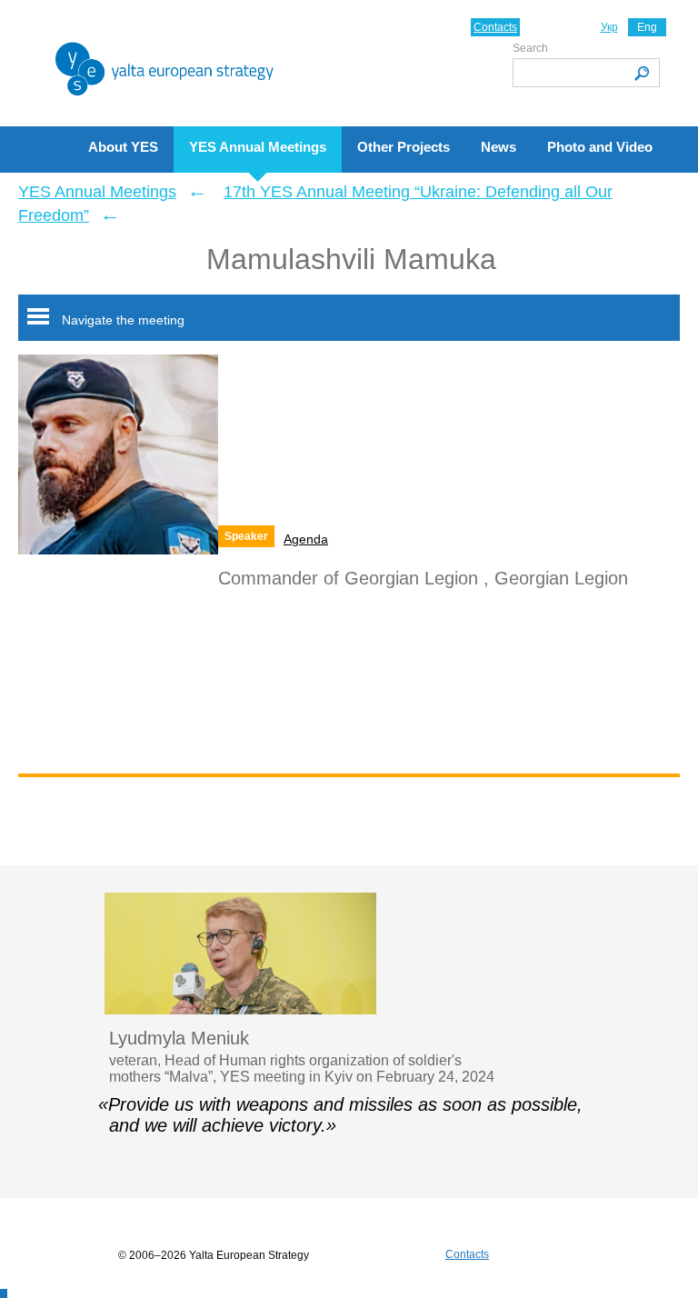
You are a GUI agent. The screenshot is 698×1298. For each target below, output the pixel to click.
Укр (609, 27)
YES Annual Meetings (97, 192)
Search (530, 48)
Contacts (495, 27)
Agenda (306, 539)
